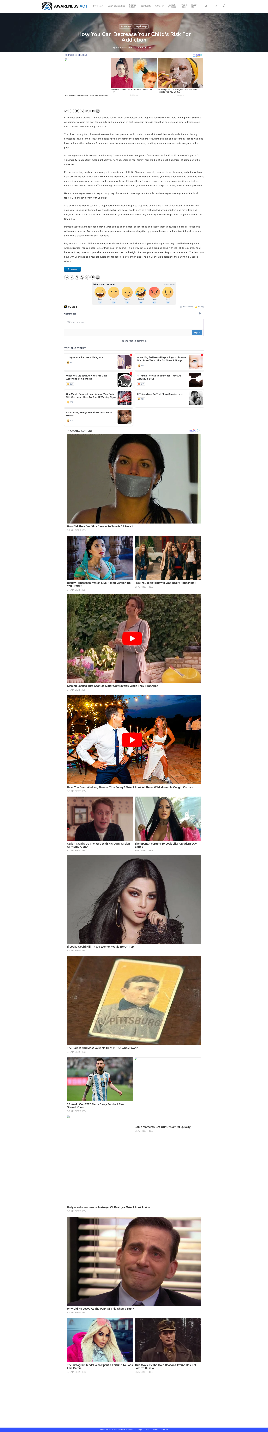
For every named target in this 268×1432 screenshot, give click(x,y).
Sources (73, 269)
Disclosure (164, 1430)
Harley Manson (124, 47)
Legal (140, 1430)
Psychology (141, 26)
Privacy (156, 1430)
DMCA (147, 1430)
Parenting (126, 26)
